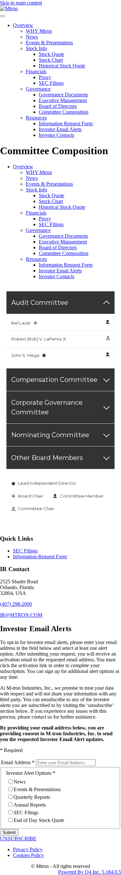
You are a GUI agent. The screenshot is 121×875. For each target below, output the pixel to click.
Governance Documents (63, 94)
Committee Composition (63, 112)
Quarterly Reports (32, 797)
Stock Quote (51, 54)
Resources (36, 117)
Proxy (45, 77)
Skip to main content (21, 2)
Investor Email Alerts (60, 129)
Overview (23, 25)
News (32, 37)
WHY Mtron (39, 31)
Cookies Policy (28, 855)
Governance (38, 89)
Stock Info (36, 48)
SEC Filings (51, 83)
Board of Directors (58, 106)
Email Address (16, 762)
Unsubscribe (18, 838)
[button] (16, 604)
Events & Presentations (49, 42)
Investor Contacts (56, 135)
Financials (36, 71)
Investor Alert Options (28, 773)
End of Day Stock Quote (39, 820)
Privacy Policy (28, 849)
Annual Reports (30, 805)
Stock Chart (51, 60)
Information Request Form (66, 123)
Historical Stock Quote (62, 65)
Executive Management (63, 100)
